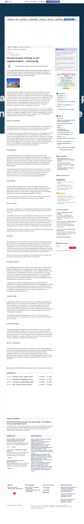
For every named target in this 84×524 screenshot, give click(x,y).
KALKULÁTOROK (33, 19)
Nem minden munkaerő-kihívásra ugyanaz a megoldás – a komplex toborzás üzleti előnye (66, 54)
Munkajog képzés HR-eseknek (64, 163)
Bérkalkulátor (34, 1)
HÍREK (16, 19)
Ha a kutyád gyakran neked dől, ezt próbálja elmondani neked (64, 199)
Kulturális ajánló (67, 485)
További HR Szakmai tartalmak (63, 237)
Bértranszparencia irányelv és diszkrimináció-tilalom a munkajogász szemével (65, 160)
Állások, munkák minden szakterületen (66, 147)
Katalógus (42, 1)
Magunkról (52, 505)
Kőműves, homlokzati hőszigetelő (65, 123)
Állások (61, 116)
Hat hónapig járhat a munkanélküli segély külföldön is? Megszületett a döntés (41, 455)
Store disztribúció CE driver (65, 132)
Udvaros (61, 136)
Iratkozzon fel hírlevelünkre (37, 508)
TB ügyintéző (62, 97)
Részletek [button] (42, 376)
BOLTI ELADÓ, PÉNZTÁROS (65, 134)
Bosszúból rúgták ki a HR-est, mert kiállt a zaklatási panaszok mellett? (40, 445)
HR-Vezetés (11, 21)
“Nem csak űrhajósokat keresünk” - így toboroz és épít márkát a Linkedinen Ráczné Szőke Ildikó (42, 451)
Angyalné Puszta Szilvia (15, 54)
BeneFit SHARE (69, 19)
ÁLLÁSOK (51, 19)
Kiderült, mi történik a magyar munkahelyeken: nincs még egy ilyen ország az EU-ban (41, 467)
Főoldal (9, 47)
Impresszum (39, 505)
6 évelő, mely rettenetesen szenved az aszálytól (65, 182)
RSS (32, 505)
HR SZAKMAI (11, 19)
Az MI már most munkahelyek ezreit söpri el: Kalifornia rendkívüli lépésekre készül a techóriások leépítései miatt (41, 464)
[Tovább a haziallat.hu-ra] (66, 193)
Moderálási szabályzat (36, 506)
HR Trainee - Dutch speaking (65, 104)
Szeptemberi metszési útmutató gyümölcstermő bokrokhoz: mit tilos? (65, 185)
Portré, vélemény (54, 21)
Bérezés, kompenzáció (40, 21)
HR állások (62, 93)
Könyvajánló (30, 485)
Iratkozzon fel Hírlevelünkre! (14, 368)
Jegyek (50, 376)
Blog (26, 1)
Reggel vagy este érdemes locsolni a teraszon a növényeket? (65, 189)
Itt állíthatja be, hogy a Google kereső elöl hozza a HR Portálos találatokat (31, 66)
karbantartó (60, 118)
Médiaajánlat (45, 506)
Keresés (58, 246)
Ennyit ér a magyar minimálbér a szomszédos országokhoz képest (41, 439)
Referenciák (46, 505)
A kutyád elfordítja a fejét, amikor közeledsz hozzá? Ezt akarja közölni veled (66, 196)
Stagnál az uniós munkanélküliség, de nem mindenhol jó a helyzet (40, 442)
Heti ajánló (61, 49)
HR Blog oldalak (63, 210)
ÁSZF (35, 505)
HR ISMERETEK (23, 19)
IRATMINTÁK (59, 19)
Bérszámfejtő (62, 95)
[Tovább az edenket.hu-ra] (66, 179)
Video (10, 485)
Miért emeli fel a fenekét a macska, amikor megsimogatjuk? (66, 203)
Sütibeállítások (52, 506)
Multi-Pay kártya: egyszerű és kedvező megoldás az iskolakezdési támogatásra (65, 59)
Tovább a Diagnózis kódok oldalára (64, 250)
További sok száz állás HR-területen (66, 109)
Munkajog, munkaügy (13, 418)
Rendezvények (62, 156)
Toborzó (61, 99)
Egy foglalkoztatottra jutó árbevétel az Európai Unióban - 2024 (41, 460)
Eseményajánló (11, 373)
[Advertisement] (30, 402)
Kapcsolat (58, 505)
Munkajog (14, 47)
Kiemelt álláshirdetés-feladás (66, 149)
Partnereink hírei (64, 175)
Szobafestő (59, 125)
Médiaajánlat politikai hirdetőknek (63, 506)
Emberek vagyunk (71, 221)
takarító (59, 127)
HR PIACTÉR (42, 19)
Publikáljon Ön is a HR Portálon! (45, 368)
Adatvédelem (64, 505)
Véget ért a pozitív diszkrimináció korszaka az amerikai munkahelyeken (41, 457)
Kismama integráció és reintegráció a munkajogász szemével (65, 168)
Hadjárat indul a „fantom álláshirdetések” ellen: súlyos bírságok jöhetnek (41, 448)
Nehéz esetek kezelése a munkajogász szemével (65, 165)
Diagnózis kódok (63, 243)
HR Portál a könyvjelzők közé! (29, 368)
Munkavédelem (67, 21)
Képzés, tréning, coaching (27, 21)
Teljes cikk (14, 447)
